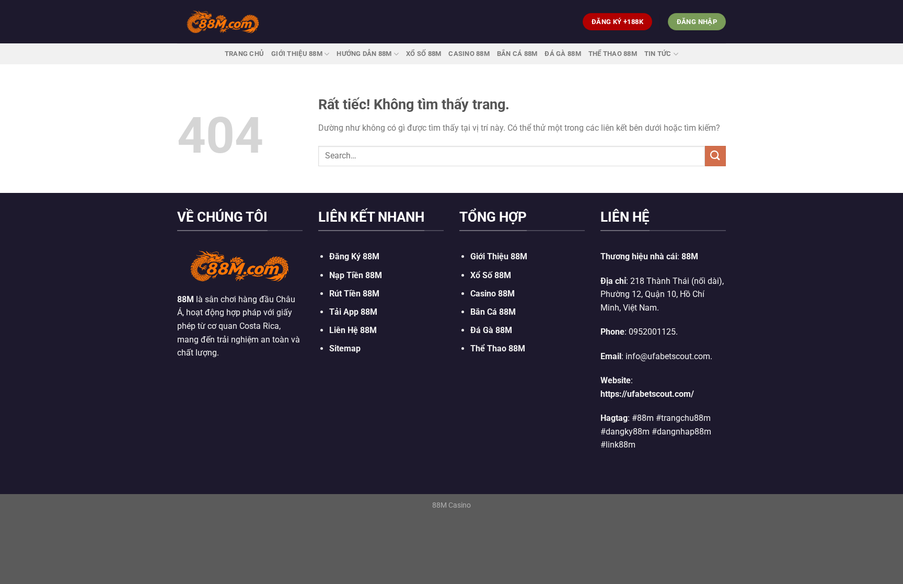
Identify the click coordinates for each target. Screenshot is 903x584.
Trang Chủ (244, 54)
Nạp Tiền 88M (355, 275)
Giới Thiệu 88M (296, 54)
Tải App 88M (353, 312)
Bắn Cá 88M (517, 54)
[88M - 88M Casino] (223, 21)
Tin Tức (658, 54)
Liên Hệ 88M (353, 330)
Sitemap (345, 348)
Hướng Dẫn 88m (364, 54)
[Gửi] (715, 156)
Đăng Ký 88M (354, 256)
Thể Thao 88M (612, 54)
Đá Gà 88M (563, 54)
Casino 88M (469, 54)
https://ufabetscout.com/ (647, 394)
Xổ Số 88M (490, 275)
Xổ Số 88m (423, 54)
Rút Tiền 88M (354, 294)
